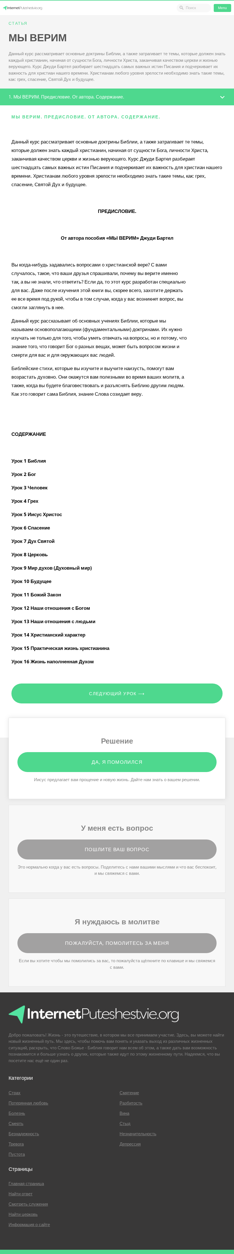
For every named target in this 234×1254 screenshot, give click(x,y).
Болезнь (17, 1113)
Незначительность (138, 1134)
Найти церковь (23, 1214)
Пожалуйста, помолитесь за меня (117, 943)
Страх (15, 1093)
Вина (124, 1113)
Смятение (129, 1093)
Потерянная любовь (28, 1103)
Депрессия (130, 1144)
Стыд (125, 1123)
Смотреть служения (28, 1204)
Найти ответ (21, 1194)
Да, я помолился (117, 762)
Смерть (16, 1123)
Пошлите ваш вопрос (117, 849)
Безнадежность (24, 1134)
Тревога (16, 1144)
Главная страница (26, 1184)
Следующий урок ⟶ (117, 693)
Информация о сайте (29, 1225)
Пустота (17, 1154)
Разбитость (131, 1103)
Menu (222, 8)
